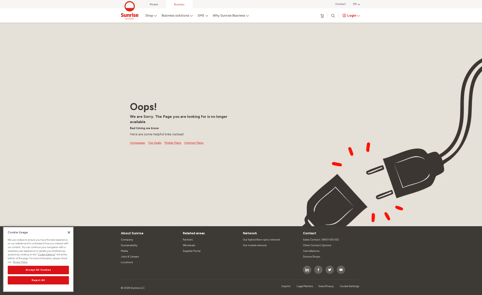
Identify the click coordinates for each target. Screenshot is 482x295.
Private (154, 4)
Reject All (38, 280)
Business (179, 4)
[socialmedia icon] (307, 270)
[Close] (69, 232)
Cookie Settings (46, 254)
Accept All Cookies (38, 270)
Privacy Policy (20, 262)
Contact (340, 4)
